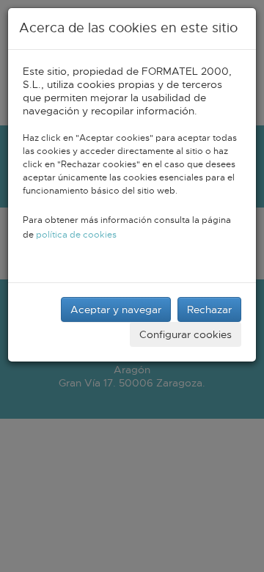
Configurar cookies (185, 334)
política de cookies (76, 235)
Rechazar (209, 309)
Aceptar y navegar (115, 309)
